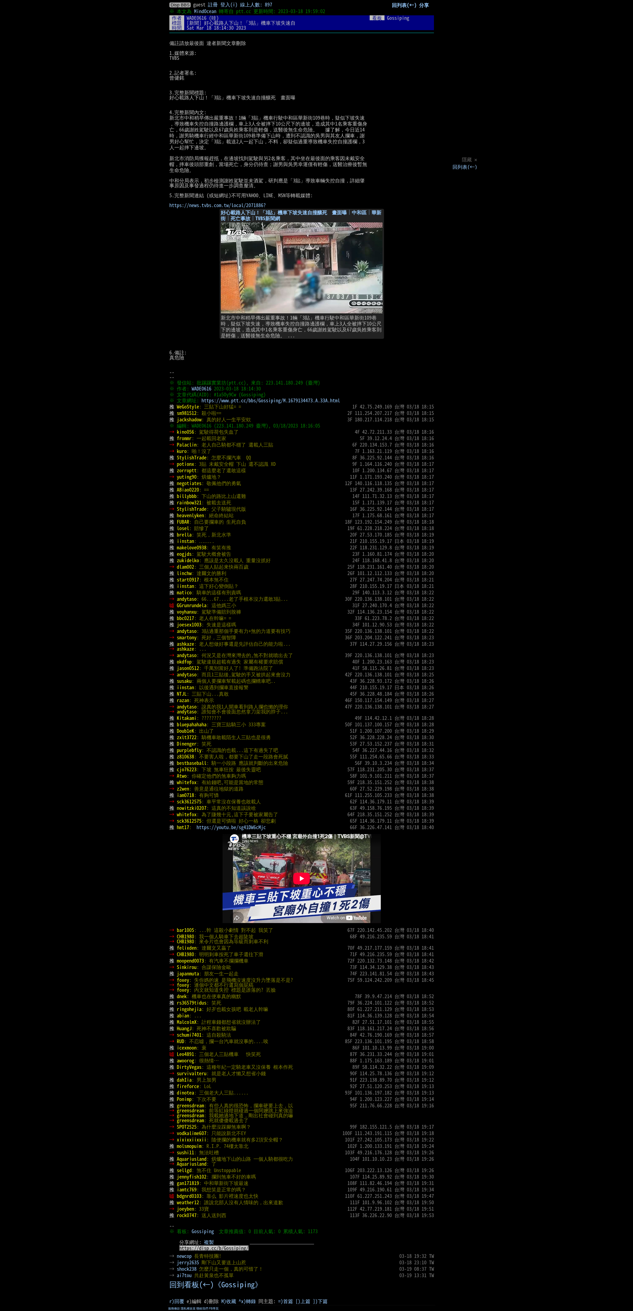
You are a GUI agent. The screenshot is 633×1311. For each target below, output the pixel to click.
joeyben (185, 1208)
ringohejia (189, 1009)
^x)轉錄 (247, 1301)
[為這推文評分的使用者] (394, 1255)
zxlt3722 (187, 737)
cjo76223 (187, 769)
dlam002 (185, 566)
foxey (183, 979)
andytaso (187, 598)
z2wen (183, 788)
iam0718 (185, 795)
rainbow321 (189, 502)
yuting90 (187, 476)
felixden (187, 947)
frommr (184, 438)
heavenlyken (190, 515)
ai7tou (184, 1275)
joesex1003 (189, 624)
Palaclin (187, 444)
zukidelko (188, 560)
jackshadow (189, 419)
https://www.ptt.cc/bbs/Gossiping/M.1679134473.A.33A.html (271, 400)
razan (183, 700)
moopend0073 (190, 960)
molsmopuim (189, 1145)
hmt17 (183, 827)
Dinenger (187, 743)
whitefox (187, 782)
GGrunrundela (191, 605)
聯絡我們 (202, 1308)
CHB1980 (185, 936)
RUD (180, 1041)
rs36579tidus (191, 1002)
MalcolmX (187, 1021)
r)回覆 (176, 1301)
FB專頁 (214, 1308)
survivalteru (191, 1073)
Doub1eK (185, 730)
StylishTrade (191, 457)
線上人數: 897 (256, 4)
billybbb (187, 496)
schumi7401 (189, 1034)
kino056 (185, 431)
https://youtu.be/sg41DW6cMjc (231, 827)
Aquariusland (191, 1158)
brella (184, 534)
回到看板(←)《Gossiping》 (215, 1284)
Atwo (182, 775)
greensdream (190, 1105)
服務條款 (174, 1308)
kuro (182, 451)
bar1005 (185, 929)
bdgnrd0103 (189, 1195)
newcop (184, 1255)
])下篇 (320, 1301)
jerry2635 (188, 1262)
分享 (424, 4)
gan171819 (188, 1183)
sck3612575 (189, 801)
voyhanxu (187, 611)
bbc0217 (185, 618)
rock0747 (187, 1215)
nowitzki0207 (191, 807)
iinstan (185, 540)
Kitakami (187, 717)
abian (183, 1015)
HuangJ (184, 1028)
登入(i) (229, 4)
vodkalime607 (191, 1133)
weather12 (188, 1202)
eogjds (184, 553)
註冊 (213, 4)
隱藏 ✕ (469, 159)
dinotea (185, 1092)
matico (184, 592)
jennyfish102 (191, 1176)
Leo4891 (185, 1054)
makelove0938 (191, 547)
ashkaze (185, 643)
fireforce (188, 1086)
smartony (187, 637)
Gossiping (203, 1231)
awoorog (185, 1060)
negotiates (189, 483)
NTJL (182, 693)
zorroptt (187, 470)
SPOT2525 (187, 1126)
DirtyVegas (189, 1066)
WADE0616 (196, 17)
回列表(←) (464, 166)
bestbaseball (191, 762)
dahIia (184, 1079)
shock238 (187, 1268)
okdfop (184, 661)
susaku (184, 680)
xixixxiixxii (191, 1139)
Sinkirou (187, 967)
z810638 (185, 756)
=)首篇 (285, 1301)
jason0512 (188, 668)
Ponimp (184, 1098)
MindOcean (205, 11)
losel (183, 528)
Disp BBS (180, 4)
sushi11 (185, 1152)
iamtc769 (187, 1189)
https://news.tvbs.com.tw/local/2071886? (217, 205)
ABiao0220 (188, 489)
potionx (185, 463)
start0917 (188, 579)
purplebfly (189, 750)
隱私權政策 (188, 1308)
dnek (182, 996)
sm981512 (187, 412)
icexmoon (187, 1047)
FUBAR (183, 521)
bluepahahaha (191, 724)
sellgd (184, 1170)
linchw (184, 573)
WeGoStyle (188, 406)
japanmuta (188, 973)
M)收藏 (228, 1301)
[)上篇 (302, 1301)
